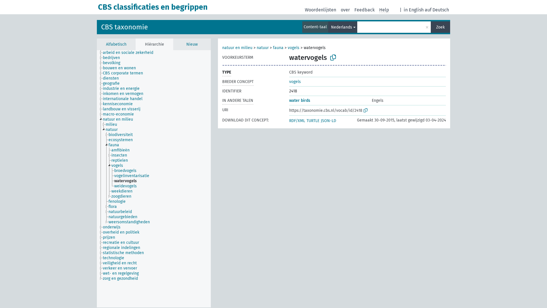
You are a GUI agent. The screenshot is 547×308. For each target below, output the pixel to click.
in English (414, 10)
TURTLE (313, 120)
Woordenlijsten (320, 10)
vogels (293, 47)
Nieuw (192, 44)
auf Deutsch (437, 10)
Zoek (440, 27)
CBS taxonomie (124, 27)
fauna (278, 47)
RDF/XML (297, 120)
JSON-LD (328, 120)
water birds (299, 100)
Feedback (364, 10)
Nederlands (341, 27)
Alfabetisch (116, 44)
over (345, 10)
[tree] (154, 178)
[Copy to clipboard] (333, 57)
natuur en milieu (237, 47)
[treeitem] (130, 52)
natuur (263, 47)
